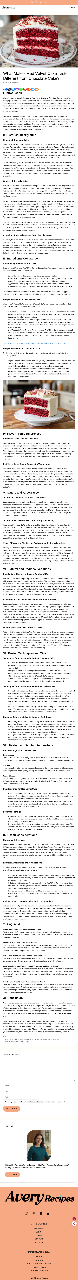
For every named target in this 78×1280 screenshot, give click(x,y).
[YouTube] (45, 2)
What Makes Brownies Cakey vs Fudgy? (17, 1041)
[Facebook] (5, 89)
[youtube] (28, 1214)
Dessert (7, 1037)
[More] (37, 89)
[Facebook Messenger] (13, 89)
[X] (9, 89)
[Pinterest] (36, 2)
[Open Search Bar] (66, 8)
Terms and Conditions (39, 1271)
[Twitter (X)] (49, 1214)
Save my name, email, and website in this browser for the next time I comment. (35, 1102)
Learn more (12, 1174)
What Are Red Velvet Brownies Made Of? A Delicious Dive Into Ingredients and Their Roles (32, 1039)
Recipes (39, 1242)
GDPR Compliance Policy (39, 1264)
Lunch (39, 1232)
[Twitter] (41, 2)
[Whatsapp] (21, 89)
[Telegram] (33, 89)
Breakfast (39, 1228)
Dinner (39, 1235)
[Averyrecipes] (9, 8)
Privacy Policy (39, 1267)
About (39, 1257)
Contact (39, 1260)
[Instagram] (32, 2)
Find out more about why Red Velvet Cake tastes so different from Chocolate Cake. (34, 343)
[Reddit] (29, 89)
